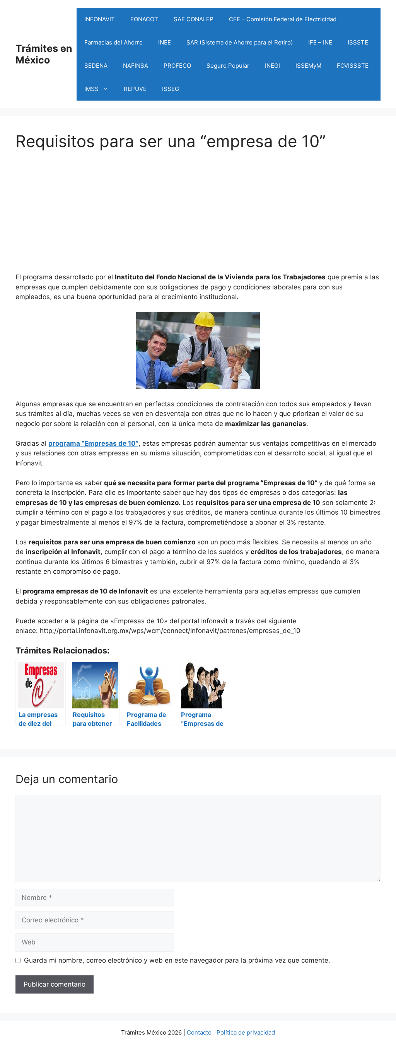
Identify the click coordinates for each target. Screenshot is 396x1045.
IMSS (91, 88)
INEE (164, 42)
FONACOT (144, 19)
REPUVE (135, 88)
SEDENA (96, 65)
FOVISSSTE (353, 65)
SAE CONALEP (193, 19)
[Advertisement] (198, 205)
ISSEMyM (308, 65)
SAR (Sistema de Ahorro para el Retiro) (239, 42)
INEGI (272, 65)
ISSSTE (358, 42)
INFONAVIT (99, 19)
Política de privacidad (246, 1032)
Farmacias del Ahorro (113, 42)
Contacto (199, 1032)
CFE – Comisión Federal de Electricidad (282, 19)
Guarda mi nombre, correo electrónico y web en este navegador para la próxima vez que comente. (177, 960)
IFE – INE (320, 42)
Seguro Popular (228, 65)
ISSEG (170, 88)
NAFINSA (135, 65)
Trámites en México (43, 54)
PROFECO (177, 65)
